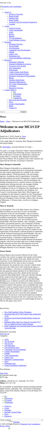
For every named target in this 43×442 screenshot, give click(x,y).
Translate (16, 422)
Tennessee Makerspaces (17, 82)
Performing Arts (14, 56)
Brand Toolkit (14, 20)
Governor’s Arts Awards (17, 66)
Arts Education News (11, 347)
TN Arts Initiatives (15, 38)
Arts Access (8, 343)
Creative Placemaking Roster (19, 74)
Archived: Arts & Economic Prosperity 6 (23, 22)
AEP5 (6, 339)
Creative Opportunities (17, 104)
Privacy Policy (5, 426)
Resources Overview (16, 88)
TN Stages (12, 86)
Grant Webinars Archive (17, 40)
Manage (11, 36)
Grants (6, 26)
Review (11, 34)
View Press (4, 373)
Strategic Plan (13, 18)
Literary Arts (13, 54)
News (11, 102)
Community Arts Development (19, 50)
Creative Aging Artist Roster (19, 72)
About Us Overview (16, 14)
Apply (11, 32)
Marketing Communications (14, 359)
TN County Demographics (18, 84)
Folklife (11, 52)
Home (2, 121)
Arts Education (14, 48)
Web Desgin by (4, 428)
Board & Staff (14, 16)
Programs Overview (16, 44)
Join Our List (4, 334)
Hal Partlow (7, 147)
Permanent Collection (16, 62)
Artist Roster (13, 70)
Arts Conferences (15, 68)
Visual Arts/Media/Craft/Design (20, 58)
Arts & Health (14, 46)
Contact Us (13, 108)
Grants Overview (15, 28)
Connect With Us (10, 90)
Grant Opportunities (16, 30)
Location (12, 24)
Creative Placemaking (12, 351)
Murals (11, 78)
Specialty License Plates (12, 412)
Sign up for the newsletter (18, 100)
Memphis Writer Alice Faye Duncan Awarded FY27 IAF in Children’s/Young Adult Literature (22, 323)
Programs (7, 42)
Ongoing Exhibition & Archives (20, 64)
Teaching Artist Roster (16, 80)
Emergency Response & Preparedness (22, 76)
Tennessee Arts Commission (30, 424)
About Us (7, 12)
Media (11, 106)
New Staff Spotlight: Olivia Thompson (17, 312)
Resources (8, 60)
